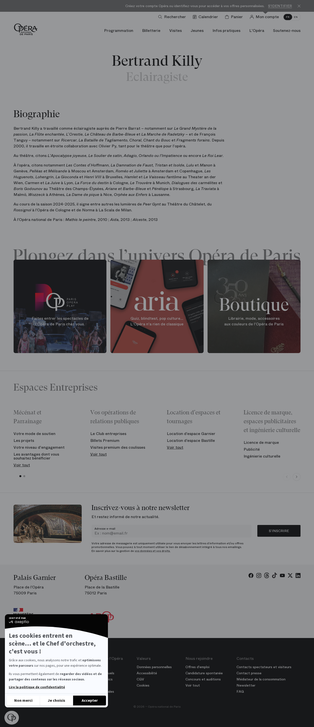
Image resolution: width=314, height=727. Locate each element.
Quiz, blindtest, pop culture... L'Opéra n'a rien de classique (156, 321)
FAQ (240, 691)
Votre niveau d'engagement (39, 447)
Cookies (143, 685)
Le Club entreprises (108, 433)
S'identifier (280, 6)
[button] (11, 718)
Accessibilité (147, 673)
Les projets (23, 440)
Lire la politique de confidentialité (37, 687)
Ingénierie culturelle (262, 456)
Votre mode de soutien (34, 433)
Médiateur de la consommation (261, 679)
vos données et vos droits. (152, 551)
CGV (140, 679)
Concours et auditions (203, 679)
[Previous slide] (287, 477)
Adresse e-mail (104, 529)
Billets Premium (104, 440)
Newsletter (245, 685)
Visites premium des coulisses (117, 447)
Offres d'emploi (197, 666)
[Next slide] (297, 477)
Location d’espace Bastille (191, 440)
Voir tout (21, 465)
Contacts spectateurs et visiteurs (263, 666)
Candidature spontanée (204, 673)
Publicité (252, 449)
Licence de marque (261, 442)
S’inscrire (279, 530)
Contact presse (249, 673)
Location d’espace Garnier (191, 433)
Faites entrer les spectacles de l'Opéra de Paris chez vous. (60, 321)
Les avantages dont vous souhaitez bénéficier (36, 456)
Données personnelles (154, 666)
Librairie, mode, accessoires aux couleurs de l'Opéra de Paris (254, 321)
